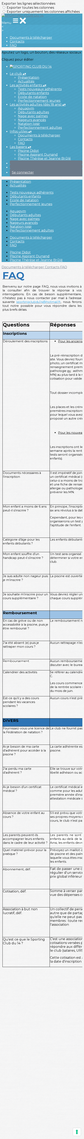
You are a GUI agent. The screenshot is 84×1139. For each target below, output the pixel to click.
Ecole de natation (32, 97)
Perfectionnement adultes (40, 128)
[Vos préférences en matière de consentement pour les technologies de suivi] (77, 1132)
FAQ (13, 45)
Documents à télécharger (31, 38)
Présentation (28, 77)
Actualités (26, 81)
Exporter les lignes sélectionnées (28, 3)
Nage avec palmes (33, 116)
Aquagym (26, 108)
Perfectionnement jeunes (39, 101)
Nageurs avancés (32, 120)
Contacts (17, 41)
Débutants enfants (33, 93)
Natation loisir (29, 124)
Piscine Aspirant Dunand (38, 155)
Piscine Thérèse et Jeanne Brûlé (44, 158)
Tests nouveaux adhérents (40, 89)
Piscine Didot (28, 151)
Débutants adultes (33, 112)
